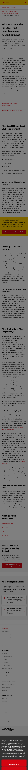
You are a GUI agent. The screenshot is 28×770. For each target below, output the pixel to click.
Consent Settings (14, 761)
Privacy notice (6, 758)
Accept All (14, 768)
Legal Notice (12, 758)
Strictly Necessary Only (14, 764)
